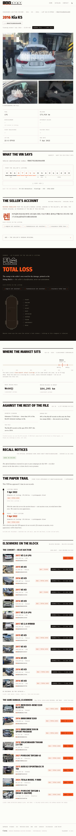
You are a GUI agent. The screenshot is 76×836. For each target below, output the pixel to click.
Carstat (5, 831)
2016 (37, 12)
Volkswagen (49, 826)
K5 (32, 12)
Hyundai (11, 826)
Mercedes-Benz (24, 826)
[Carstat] (12, 3)
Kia (27, 12)
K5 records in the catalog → (14, 691)
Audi (36, 826)
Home (50, 3)
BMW (32, 826)
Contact (65, 3)
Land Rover (57, 826)
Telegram (64, 831)
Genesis (41, 826)
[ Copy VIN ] (38, 183)
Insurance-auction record (13, 12)
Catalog (57, 3)
